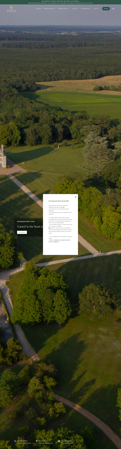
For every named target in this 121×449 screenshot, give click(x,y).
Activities (74, 8)
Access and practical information (46, 443)
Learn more (22, 234)
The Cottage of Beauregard (67, 443)
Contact (96, 8)
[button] (111, 215)
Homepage (38, 8)
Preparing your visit (63, 8)
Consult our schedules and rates (24, 443)
